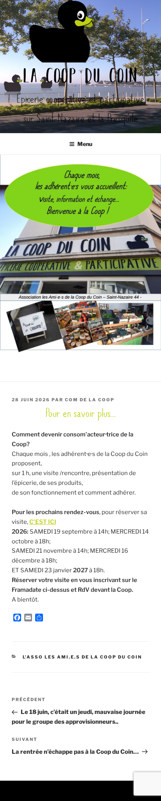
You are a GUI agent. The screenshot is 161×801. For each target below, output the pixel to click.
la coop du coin (80, 77)
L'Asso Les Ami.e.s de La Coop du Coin (82, 657)
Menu (84, 144)
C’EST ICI (42, 521)
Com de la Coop (89, 399)
